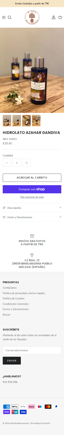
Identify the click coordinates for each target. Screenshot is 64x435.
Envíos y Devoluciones (16, 309)
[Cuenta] (52, 17)
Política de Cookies (14, 298)
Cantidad (8, 155)
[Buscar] (11, 17)
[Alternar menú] (4, 17)
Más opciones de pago (32, 197)
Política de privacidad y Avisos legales (24, 293)
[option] (32, 70)
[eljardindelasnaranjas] (32, 17)
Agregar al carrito (32, 177)
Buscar (6, 314)
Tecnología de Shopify (40, 423)
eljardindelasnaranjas (19, 423)
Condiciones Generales (16, 303)
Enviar (11, 360)
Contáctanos (10, 287)
